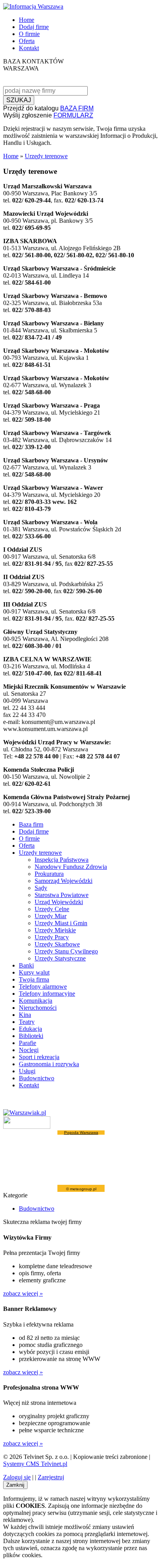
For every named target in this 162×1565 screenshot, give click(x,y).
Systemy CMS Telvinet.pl (35, 1463)
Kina (25, 1014)
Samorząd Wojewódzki (63, 880)
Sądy (41, 887)
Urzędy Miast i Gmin (61, 923)
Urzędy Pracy (52, 937)
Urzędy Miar (50, 916)
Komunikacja (35, 1000)
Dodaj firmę (34, 26)
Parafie (27, 1043)
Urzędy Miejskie (55, 930)
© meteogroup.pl (81, 1189)
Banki (26, 965)
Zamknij (15, 1485)
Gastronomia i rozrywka (49, 1064)
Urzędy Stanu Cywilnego (66, 951)
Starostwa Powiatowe (61, 895)
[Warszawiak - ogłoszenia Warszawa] (24, 1112)
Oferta (27, 41)
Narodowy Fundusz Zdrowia (71, 866)
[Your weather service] (26, 1126)
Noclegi (29, 1050)
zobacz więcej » (23, 1293)
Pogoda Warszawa (81, 1132)
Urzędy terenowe (46, 156)
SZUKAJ (18, 100)
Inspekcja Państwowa (61, 859)
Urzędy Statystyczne (60, 958)
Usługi (27, 1071)
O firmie (29, 34)
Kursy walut (34, 972)
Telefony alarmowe (43, 986)
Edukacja (30, 1028)
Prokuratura (49, 873)
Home (26, 19)
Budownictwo (36, 1078)
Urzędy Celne (52, 909)
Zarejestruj (51, 1477)
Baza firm (31, 824)
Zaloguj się (17, 1477)
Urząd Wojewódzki (59, 902)
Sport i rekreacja (39, 1057)
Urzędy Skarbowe (57, 944)
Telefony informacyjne (47, 993)
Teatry (27, 1021)
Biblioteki (31, 1036)
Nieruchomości (38, 1007)
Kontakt (29, 48)
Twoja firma (34, 979)
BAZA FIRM (77, 108)
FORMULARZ (73, 115)
